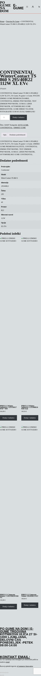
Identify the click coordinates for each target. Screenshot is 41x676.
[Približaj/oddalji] (1, 672)
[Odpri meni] (27, 6)
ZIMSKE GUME (19, 128)
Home (2, 21)
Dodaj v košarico (18, 117)
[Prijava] (33, 7)
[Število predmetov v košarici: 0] (39, 7)
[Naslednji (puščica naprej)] (3, 675)
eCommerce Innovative (25, 666)
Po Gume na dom (5, 7)
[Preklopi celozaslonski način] (3, 672)
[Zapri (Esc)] (7, 672)
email (8, 662)
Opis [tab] (4, 135)
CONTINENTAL (6, 128)
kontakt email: (15, 657)
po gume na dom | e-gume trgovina (16, 630)
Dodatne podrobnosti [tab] (17, 135)
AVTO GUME (23, 125)
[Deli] (5, 672)
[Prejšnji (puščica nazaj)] (1, 675)
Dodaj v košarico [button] (8, 418)
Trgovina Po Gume (12, 21)
